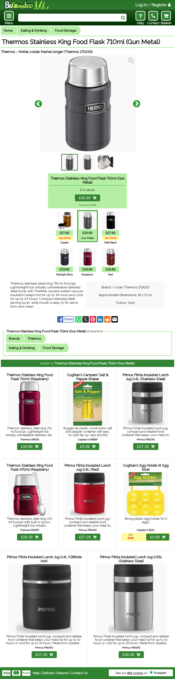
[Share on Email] (114, 319)
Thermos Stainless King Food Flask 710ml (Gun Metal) (46, 331)
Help (36, 673)
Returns (62, 673)
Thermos (34, 338)
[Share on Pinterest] (93, 319)
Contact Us (79, 673)
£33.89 (86, 198)
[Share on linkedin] (100, 319)
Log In (151, 5)
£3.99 (85, 446)
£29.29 (27, 537)
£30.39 (128, 655)
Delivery (48, 673)
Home (8, 30)
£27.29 (143, 446)
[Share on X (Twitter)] (86, 319)
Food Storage (65, 30)
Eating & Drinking (34, 30)
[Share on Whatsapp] (78, 319)
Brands (14, 338)
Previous (38, 103)
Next (136, 103)
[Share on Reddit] (107, 319)
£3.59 (155, 537)
